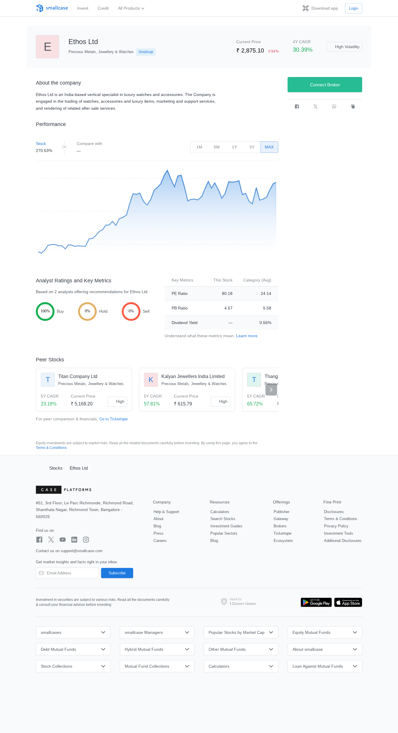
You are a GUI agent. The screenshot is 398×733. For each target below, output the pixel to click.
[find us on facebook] (39, 539)
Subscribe (117, 573)
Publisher (281, 512)
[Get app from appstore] (347, 602)
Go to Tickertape (113, 419)
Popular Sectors (223, 533)
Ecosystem (283, 540)
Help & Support (166, 512)
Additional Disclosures (343, 540)
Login (353, 8)
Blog (157, 526)
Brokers (280, 526)
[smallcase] (52, 8)
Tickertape (282, 533)
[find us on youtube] (62, 539)
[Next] (271, 390)
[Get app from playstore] (316, 602)
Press (158, 533)
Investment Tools (338, 533)
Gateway (281, 519)
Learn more (247, 335)
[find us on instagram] (85, 539)
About (158, 519)
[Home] (40, 468)
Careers (160, 540)
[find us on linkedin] (74, 539)
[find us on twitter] (50, 539)
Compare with (89, 143)
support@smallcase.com (82, 551)
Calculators (219, 512)
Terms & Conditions (51, 448)
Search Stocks (222, 519)
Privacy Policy (336, 526)
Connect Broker (325, 84)
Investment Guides (226, 526)
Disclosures (334, 512)
